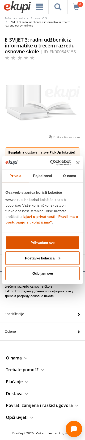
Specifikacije (14, 314)
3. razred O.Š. (39, 18)
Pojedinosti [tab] (42, 176)
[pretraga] (58, 7)
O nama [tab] (69, 176)
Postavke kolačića (40, 258)
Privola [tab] (15, 176)
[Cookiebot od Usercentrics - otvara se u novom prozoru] (52, 163)
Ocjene (10, 331)
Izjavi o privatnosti (39, 217)
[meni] (39, 7)
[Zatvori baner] (78, 162)
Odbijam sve (42, 273)
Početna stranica (15, 18)
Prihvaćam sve (42, 243)
